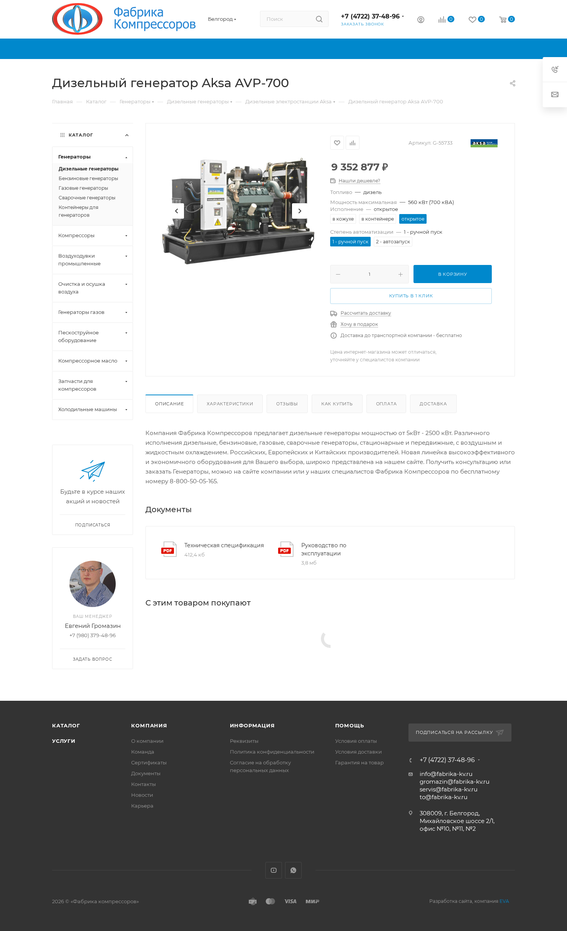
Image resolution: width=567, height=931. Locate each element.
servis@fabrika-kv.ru (449, 789)
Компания (149, 725)
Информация (252, 725)
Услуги (64, 741)
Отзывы (287, 403)
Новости (142, 795)
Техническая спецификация (224, 545)
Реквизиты (244, 741)
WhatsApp (293, 870)
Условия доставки (358, 752)
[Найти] (319, 19)
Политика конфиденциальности (272, 752)
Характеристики (230, 403)
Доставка (433, 403)
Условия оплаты (356, 741)
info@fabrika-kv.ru (446, 774)
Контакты (143, 784)
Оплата (386, 403)
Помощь (349, 725)
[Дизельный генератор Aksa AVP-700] (238, 211)
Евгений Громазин (93, 625)
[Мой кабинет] (420, 20)
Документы (145, 773)
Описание (169, 403)
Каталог (66, 725)
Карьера (142, 806)
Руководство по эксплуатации (323, 549)
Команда (142, 752)
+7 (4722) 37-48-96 (370, 16)
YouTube (273, 870)
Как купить (337, 403)
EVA (504, 901)
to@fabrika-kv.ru (443, 797)
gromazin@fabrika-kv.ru (454, 781)
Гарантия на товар (359, 762)
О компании (147, 741)
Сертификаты (149, 762)
